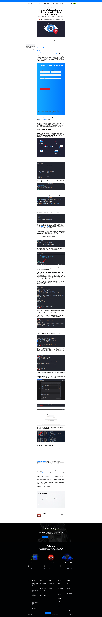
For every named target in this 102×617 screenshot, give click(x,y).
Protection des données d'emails (35, 603)
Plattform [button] (40, 3)
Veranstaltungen (69, 587)
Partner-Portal (60, 595)
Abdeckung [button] (48, 3)
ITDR (32, 596)
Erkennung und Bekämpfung (30, 49)
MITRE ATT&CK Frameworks (46, 447)
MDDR (32, 604)
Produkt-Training (69, 592)
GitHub (52, 487)
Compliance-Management (43, 584)
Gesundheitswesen (43, 595)
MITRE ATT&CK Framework (43, 119)
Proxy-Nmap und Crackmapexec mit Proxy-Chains (45, 50)
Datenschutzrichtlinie (51, 610)
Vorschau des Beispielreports (54, 536)
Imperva (59, 605)
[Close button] (75, 0)
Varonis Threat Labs (69, 593)
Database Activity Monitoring (34, 587)
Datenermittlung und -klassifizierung (35, 584)
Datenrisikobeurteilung (43, 587)
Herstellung (42, 596)
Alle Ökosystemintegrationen (52, 591)
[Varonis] (29, 3)
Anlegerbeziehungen (61, 584)
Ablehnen (54, 613)
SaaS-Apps (50, 584)
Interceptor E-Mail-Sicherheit (34, 598)
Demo (74, 3)
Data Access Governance (35, 590)
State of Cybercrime (69, 584)
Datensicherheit (52, 7)
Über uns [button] (57, 3)
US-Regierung (42, 599)
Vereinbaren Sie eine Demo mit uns (44, 497)
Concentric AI (60, 601)
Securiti (59, 606)
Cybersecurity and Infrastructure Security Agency (51, 53)
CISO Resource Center (70, 589)
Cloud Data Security (43, 588)
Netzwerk (50, 588)
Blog (48, 7)
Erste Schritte (45, 536)
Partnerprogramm (60, 593)
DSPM (32, 585)
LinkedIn (46, 504)
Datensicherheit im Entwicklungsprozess (43, 592)
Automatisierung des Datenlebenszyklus (43, 590)
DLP (32, 591)
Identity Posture (34, 595)
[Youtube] (71, 611)
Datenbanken (51, 587)
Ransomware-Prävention (43, 583)
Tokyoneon (42, 19)
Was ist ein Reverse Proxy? (41, 47)
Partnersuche (59, 594)
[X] (72, 611)
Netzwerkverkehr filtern (41, 456)
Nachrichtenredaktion (61, 587)
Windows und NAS (51, 583)
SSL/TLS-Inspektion (40, 472)
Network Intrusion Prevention (41, 461)
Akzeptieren (48, 613)
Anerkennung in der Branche (60, 589)
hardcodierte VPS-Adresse (45, 226)
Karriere (59, 583)
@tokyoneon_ (47, 487)
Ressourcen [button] (61, 3)
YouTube (49, 504)
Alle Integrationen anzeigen (53, 589)
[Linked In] (69, 611)
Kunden (53, 3)
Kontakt (59, 590)
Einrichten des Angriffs (29, 44)
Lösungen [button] (44, 3)
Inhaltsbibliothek (69, 588)
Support (68, 583)
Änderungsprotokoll (34, 608)
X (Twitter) (52, 504)
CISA (45, 476)
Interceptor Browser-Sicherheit (34, 600)
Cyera (59, 602)
